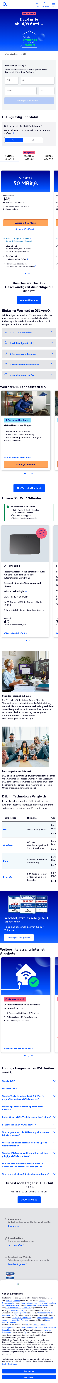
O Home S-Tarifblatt (24, 229)
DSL (5, 829)
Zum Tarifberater (29, 300)
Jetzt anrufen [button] (15, 1245)
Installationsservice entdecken (18, 1048)
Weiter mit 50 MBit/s (25, 222)
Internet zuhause (12, 54)
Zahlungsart (14, 1226)
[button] (42, 23)
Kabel (6, 861)
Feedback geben (17, 1264)
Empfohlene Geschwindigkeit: (17, 457)
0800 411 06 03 (29, 1199)
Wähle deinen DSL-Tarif (14, 633)
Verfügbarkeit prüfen (19, 937)
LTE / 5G (7, 876)
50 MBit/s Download (25, 464)
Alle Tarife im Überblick (29, 488)
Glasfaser (8, 845)
